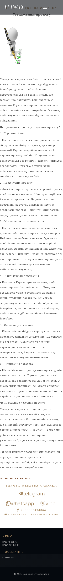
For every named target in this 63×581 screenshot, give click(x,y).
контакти (8, 557)
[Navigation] (45, 7)
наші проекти (9, 542)
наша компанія (10, 545)
